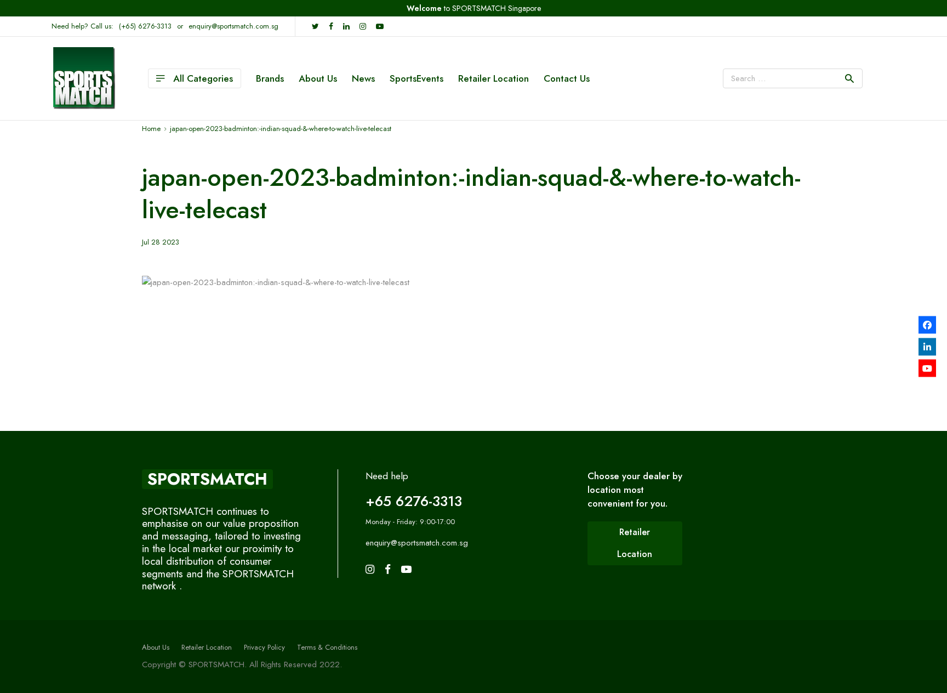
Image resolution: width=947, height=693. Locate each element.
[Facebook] (927, 325)
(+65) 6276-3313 (145, 26)
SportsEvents (416, 78)
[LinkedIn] (927, 346)
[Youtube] (927, 368)
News (363, 78)
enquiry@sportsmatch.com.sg (233, 26)
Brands (270, 78)
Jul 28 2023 (160, 242)
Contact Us (567, 78)
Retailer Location (493, 78)
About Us (318, 78)
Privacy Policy (264, 647)
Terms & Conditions (327, 647)
